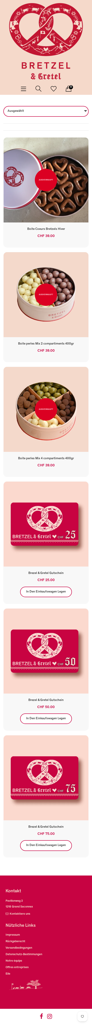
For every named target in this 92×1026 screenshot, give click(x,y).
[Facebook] (41, 1017)
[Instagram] (49, 1017)
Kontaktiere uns (20, 914)
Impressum (13, 935)
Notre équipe (14, 961)
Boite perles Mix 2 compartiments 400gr (46, 343)
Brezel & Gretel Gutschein (46, 573)
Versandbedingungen (19, 948)
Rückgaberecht (15, 941)
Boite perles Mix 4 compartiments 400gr (46, 458)
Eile (8, 974)
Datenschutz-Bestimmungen (24, 954)
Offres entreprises (17, 967)
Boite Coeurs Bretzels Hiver (46, 229)
